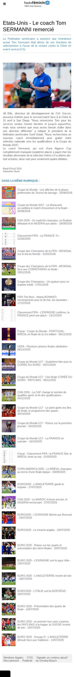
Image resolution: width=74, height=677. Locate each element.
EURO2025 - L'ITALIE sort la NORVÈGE (41, 590)
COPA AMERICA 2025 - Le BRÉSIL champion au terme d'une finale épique (44, 470)
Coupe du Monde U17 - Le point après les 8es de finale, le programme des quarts (44, 409)
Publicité (27, 660)
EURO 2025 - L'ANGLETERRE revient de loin (44, 575)
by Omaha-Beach (46, 660)
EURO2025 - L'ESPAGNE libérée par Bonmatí (44, 514)
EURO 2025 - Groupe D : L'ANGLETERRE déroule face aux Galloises (42, 638)
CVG (30, 657)
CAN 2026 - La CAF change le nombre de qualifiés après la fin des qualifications (41, 394)
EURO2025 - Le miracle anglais (36, 529)
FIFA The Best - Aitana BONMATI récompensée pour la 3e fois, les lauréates (42, 298)
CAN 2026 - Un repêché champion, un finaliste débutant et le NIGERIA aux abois (44, 222)
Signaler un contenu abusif (51, 657)
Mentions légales (13, 657)
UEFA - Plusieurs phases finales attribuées (42, 346)
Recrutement (11, 660)
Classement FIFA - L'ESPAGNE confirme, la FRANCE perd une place (43, 314)
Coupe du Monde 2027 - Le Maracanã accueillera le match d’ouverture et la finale (42, 206)
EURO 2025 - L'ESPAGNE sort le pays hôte (43, 560)
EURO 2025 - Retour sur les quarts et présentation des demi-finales (39, 547)
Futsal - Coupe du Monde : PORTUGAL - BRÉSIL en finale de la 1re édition (41, 333)
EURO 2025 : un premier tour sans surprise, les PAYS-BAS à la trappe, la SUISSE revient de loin (43, 624)
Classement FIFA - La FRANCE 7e (37, 235)
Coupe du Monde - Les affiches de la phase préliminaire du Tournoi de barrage (42, 191)
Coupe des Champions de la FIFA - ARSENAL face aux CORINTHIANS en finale (44, 268)
